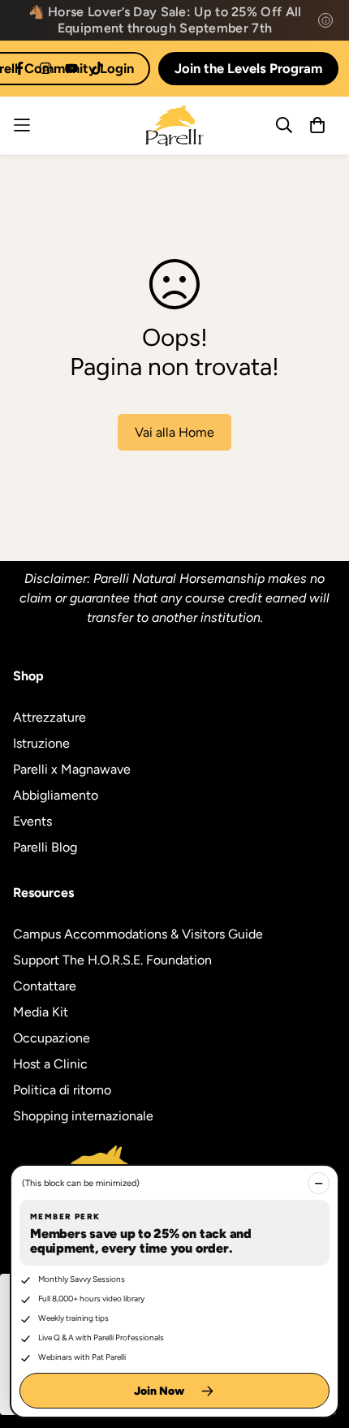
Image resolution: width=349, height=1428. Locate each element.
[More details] (325, 20)
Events (32, 821)
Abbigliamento (55, 795)
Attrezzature (49, 717)
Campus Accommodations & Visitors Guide (138, 934)
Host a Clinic (50, 1064)
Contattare (44, 986)
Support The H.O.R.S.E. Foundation (112, 960)
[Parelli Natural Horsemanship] (174, 125)
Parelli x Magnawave (72, 769)
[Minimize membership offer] (319, 1183)
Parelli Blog (45, 847)
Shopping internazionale (83, 1116)
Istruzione (41, 743)
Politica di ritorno (62, 1090)
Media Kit (40, 1012)
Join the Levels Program (248, 68)
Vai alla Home (174, 432)
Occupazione (51, 1038)
